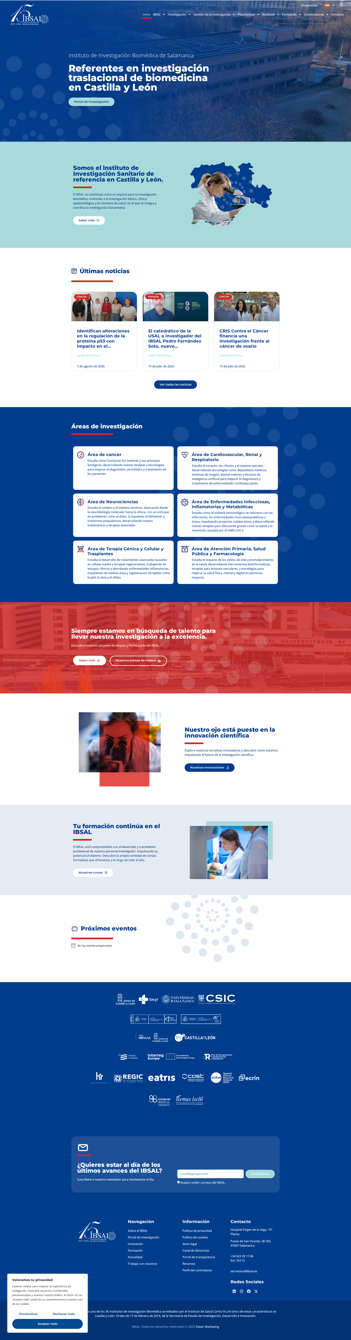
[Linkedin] (234, 1291)
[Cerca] (84, 1277)
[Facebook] (248, 1291)
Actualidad (135, 1257)
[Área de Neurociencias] (80, 502)
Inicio (146, 14)
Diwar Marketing (207, 1327)
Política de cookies (195, 1237)
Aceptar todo (47, 1324)
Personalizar (28, 1314)
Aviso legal (189, 1244)
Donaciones (309, 5)
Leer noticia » (89, 355)
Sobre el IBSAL (138, 1231)
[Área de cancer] (80, 455)
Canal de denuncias (195, 1250)
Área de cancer (104, 454)
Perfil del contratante (197, 1270)
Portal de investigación (143, 1237)
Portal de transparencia (198, 1257)
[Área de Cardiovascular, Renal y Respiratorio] (185, 455)
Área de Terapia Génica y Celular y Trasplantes (126, 551)
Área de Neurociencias (113, 501)
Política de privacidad (197, 1231)
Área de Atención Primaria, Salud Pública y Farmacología (229, 551)
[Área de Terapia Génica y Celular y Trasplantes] (80, 549)
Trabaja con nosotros (142, 1264)
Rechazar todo (64, 1314)
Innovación (135, 1244)
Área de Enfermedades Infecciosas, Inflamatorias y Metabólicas (231, 504)
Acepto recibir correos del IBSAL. (203, 1183)
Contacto (337, 14)
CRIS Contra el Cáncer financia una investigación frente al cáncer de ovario (244, 338)
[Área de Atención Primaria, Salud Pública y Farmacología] (185, 549)
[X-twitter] (256, 1291)
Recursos (188, 1264)
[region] (47, 1303)
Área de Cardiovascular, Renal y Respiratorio (227, 457)
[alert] (150, 945)
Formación (135, 1250)
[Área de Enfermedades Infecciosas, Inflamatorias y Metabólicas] (185, 502)
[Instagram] (241, 1291)
